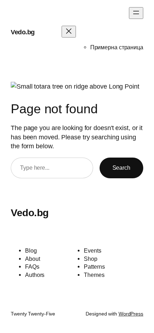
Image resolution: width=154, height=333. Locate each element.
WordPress (131, 314)
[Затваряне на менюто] (69, 32)
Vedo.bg (23, 32)
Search (121, 167)
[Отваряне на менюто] (136, 13)
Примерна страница (116, 47)
